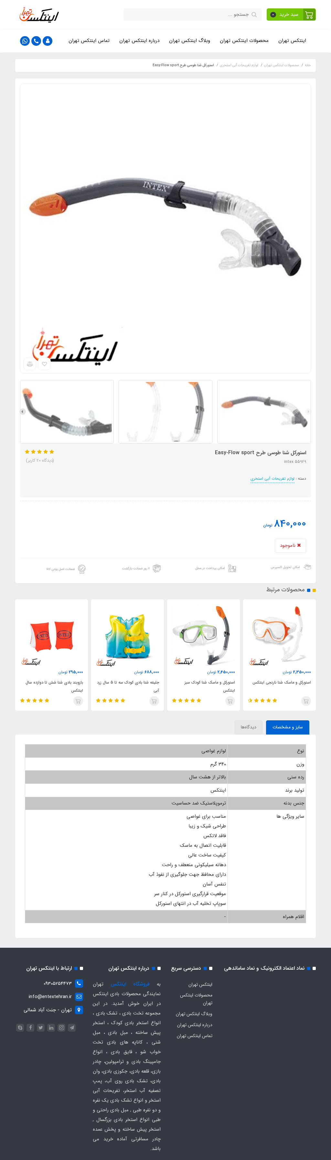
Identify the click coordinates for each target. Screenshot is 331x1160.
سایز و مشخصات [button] (287, 727)
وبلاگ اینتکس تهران (189, 41)
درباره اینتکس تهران (139, 41)
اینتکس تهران (292, 41)
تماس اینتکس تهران (89, 41)
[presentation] (308, 411)
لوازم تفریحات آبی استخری (272, 478)
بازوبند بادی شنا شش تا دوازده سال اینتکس (54, 686)
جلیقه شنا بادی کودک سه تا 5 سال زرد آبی (128, 686)
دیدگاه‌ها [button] (248, 727)
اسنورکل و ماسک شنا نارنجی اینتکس (281, 682)
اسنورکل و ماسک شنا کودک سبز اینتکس (210, 686)
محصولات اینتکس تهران (244, 41)
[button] (291, 14)
